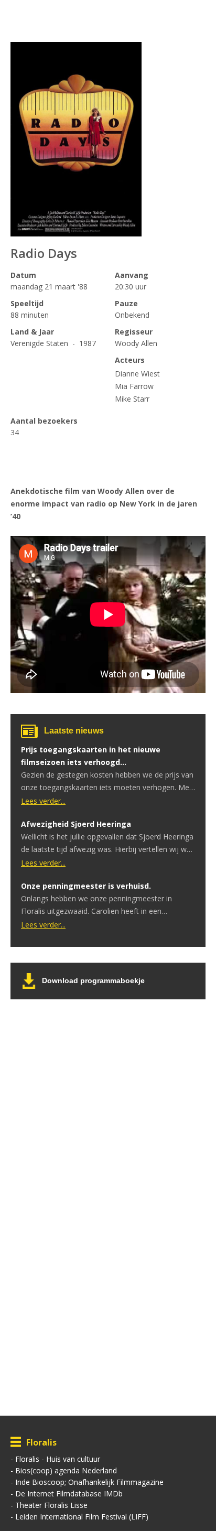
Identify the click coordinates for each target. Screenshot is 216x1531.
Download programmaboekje (93, 980)
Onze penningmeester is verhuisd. (86, 886)
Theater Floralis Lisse (51, 1505)
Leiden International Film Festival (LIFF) (81, 1517)
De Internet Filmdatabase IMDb (69, 1493)
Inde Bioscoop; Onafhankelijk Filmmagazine (89, 1482)
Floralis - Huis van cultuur (57, 1459)
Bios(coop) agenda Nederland (66, 1470)
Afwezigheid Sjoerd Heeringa (76, 824)
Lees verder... (43, 801)
